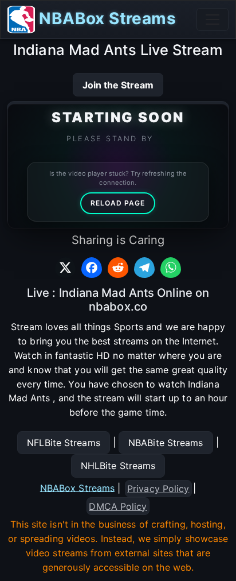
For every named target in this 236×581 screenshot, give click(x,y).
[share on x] (65, 267)
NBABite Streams (165, 442)
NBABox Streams (105, 18)
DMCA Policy (118, 506)
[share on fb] (91, 267)
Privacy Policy (158, 488)
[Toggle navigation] (212, 19)
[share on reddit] (118, 267)
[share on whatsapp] (170, 267)
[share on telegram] (144, 267)
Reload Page (118, 203)
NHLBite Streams (118, 465)
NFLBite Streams (63, 442)
